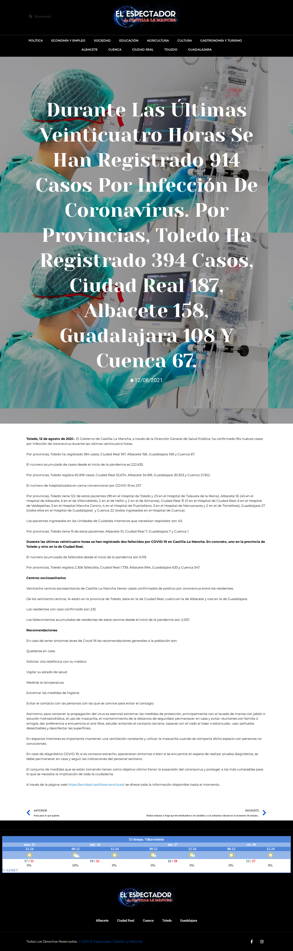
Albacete (102, 920)
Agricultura (158, 40)
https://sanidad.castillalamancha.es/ (96, 784)
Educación (128, 40)
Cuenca (148, 920)
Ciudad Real (125, 920)
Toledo (167, 920)
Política (36, 40)
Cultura (184, 40)
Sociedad (102, 40)
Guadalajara (188, 920)
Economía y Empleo (68, 40)
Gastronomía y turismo (221, 40)
